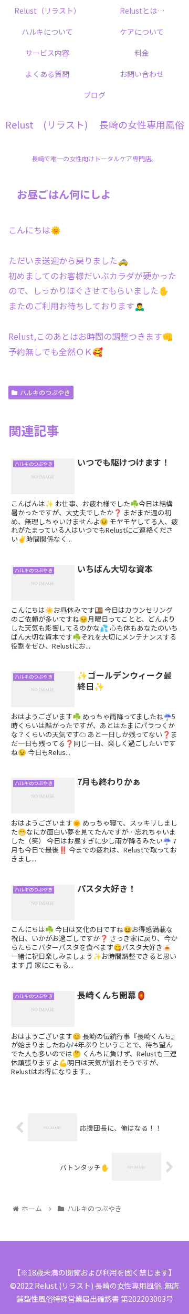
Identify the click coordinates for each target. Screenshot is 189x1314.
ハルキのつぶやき (45, 392)
